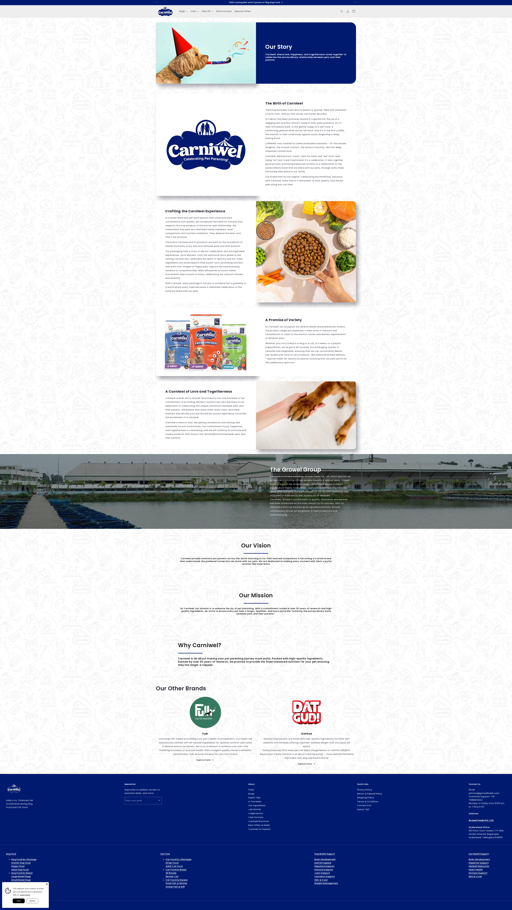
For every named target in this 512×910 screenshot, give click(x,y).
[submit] (156, 801)
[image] (14, 789)
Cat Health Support (479, 854)
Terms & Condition (367, 801)
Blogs (251, 793)
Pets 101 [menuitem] (206, 11)
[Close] (46, 884)
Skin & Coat (321, 879)
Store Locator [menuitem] (224, 11)
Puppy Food (17, 866)
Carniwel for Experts (259, 829)
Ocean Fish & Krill (175, 886)
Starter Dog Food (21, 862)
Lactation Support (324, 876)
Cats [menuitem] (193, 11)
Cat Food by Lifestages (179, 859)
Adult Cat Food (174, 866)
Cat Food (165, 854)
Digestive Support (324, 866)
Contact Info (364, 805)
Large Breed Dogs (21, 876)
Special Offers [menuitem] (243, 11)
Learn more (25, 895)
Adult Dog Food (20, 869)
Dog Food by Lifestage (23, 859)
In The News (254, 801)
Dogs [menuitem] (182, 11)
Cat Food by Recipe (176, 879)
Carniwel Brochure (258, 821)
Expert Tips (254, 797)
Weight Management (326, 883)
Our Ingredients (257, 805)
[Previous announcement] (157, 2)
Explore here (204, 760)
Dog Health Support (324, 854)
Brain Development (325, 859)
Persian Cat (172, 876)
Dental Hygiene (322, 862)
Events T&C (363, 809)
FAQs (251, 789)
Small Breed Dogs (21, 879)
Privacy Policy (364, 789)
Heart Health (476, 869)
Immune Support (323, 869)
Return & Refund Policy (369, 793)
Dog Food (11, 854)
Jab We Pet (254, 809)
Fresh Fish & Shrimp (176, 883)
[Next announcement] (355, 2)
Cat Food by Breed (176, 869)
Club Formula (255, 817)
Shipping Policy (365, 797)
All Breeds (171, 873)
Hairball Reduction (479, 866)
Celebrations (255, 813)
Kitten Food (172, 862)
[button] (342, 11)
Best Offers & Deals (259, 825)
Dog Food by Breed (21, 873)
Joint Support (322, 873)
